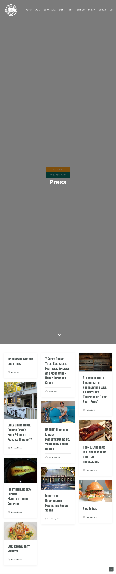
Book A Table (50, 10)
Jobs (112, 10)
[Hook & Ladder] (11, 10)
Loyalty (91, 10)
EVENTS (62, 10)
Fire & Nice (90, 509)
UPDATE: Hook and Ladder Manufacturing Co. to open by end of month (57, 439)
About (29, 10)
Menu (37, 10)
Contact (103, 10)
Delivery (81, 10)
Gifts (71, 10)
